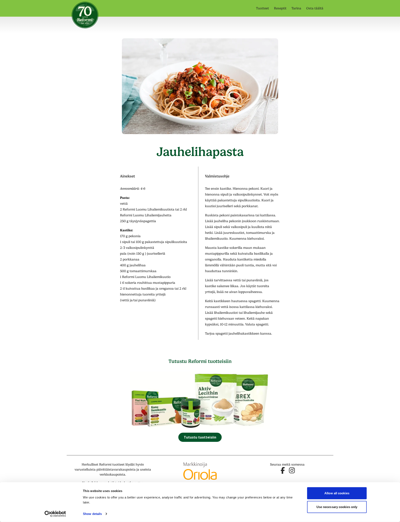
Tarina (296, 8)
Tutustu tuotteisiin (200, 437)
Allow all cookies (336, 493)
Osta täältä (314, 8)
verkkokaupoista (112, 474)
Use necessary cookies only (337, 506)
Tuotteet (262, 8)
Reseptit (280, 8)
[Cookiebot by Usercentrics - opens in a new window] (55, 514)
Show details (92, 514)
